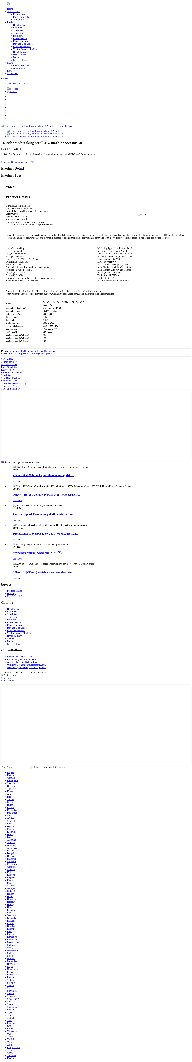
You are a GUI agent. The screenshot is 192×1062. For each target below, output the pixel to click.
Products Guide (14, 590)
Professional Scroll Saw (12, 372)
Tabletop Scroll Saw (10, 388)
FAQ (9, 70)
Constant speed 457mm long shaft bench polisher (43, 514)
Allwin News (19, 68)
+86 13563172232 (16, 83)
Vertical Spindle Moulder (25, 49)
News (10, 62)
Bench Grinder (20, 25)
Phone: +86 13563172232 (19, 656)
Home (10, 8)
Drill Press (18, 27)
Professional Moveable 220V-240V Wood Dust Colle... (46, 533)
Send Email (6, 678)
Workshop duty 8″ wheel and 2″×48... (38, 552)
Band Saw (18, 35)
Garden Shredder (21, 60)
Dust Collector (20, 38)
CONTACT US (14, 596)
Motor (16, 57)
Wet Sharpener (20, 54)
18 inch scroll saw (9, 361)
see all (4, 462)
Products (11, 22)
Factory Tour (19, 14)
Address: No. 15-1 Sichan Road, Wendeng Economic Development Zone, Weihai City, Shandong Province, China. (26, 665)
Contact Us (12, 73)
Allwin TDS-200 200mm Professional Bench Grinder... (46, 494)
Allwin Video (19, 19)
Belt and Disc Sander (23, 44)
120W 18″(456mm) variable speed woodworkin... (43, 572)
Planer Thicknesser (22, 46)
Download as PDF (26, 162)
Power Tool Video (22, 17)
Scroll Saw (18, 30)
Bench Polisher (20, 52)
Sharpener (12, 638)
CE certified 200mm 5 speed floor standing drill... (43, 475)
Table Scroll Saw (9, 386)
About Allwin (13, 11)
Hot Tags (11, 593)
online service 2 (8, 680)
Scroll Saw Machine (10, 378)
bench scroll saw (9, 364)
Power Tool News (21, 65)
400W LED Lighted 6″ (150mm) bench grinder (29, 353)
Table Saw (18, 33)
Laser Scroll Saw (9, 370)
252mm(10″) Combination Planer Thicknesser (33, 351)
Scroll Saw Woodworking (13, 383)
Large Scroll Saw (9, 367)
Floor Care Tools (21, 41)
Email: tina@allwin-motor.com (21, 659)
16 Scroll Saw (8, 359)
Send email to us (9, 162)
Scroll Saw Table (9, 380)
